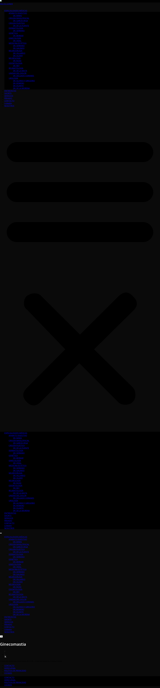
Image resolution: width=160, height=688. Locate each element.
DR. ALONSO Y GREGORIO (24, 80)
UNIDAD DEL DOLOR (17, 73)
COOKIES (8, 673)
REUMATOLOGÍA (16, 68)
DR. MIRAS (17, 15)
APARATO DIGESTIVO (18, 13)
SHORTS (7, 93)
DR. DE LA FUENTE (21, 25)
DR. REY (16, 65)
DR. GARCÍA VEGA (20, 20)
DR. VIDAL (17, 40)
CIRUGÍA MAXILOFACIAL (19, 18)
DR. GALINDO (18, 48)
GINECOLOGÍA (15, 38)
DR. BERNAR (18, 35)
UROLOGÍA (13, 78)
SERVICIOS (8, 95)
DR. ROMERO (18, 83)
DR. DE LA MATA (20, 70)
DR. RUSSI (17, 60)
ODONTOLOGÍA (15, 63)
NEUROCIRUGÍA (15, 50)
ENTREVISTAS (10, 90)
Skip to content (6, 4)
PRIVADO (8, 98)
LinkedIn (8, 103)
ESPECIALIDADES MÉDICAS (15, 10)
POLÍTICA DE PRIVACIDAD (15, 670)
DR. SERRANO (19, 30)
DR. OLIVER (18, 55)
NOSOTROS (9, 105)
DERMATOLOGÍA (16, 28)
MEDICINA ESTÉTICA (17, 43)
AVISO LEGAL (10, 668)
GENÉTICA (13, 33)
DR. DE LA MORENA (21, 88)
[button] (80, 269)
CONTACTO (9, 100)
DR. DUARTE (18, 85)
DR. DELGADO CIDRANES (23, 75)
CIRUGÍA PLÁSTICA (17, 23)
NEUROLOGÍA (15, 58)
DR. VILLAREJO (19, 53)
